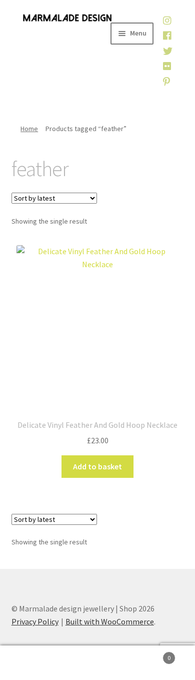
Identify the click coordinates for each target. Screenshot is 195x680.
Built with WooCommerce (110, 621)
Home (29, 128)
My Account (32, 663)
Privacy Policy (35, 621)
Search (97, 663)
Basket (150, 654)
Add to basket (97, 466)
